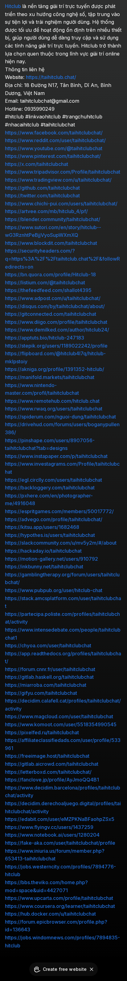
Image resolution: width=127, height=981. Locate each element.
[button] (91, 969)
